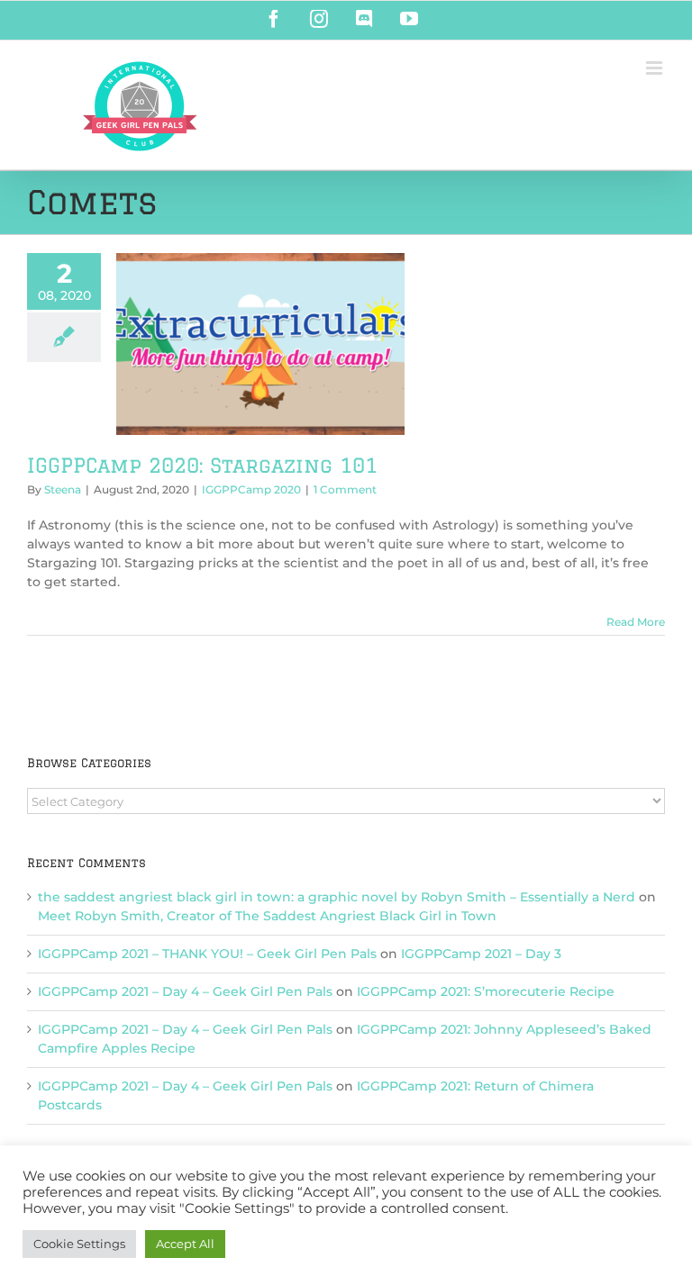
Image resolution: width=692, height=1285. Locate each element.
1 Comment (345, 489)
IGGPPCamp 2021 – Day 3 (481, 954)
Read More (635, 622)
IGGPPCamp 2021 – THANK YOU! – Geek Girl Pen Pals (207, 954)
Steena (62, 489)
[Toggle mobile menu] (655, 68)
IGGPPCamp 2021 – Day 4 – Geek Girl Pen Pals (185, 991)
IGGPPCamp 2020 (251, 489)
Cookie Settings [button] (79, 1243)
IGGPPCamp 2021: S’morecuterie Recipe (486, 991)
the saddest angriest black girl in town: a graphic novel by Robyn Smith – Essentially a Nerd (336, 897)
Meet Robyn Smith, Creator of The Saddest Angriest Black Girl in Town (267, 916)
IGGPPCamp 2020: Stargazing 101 (202, 465)
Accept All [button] (185, 1243)
